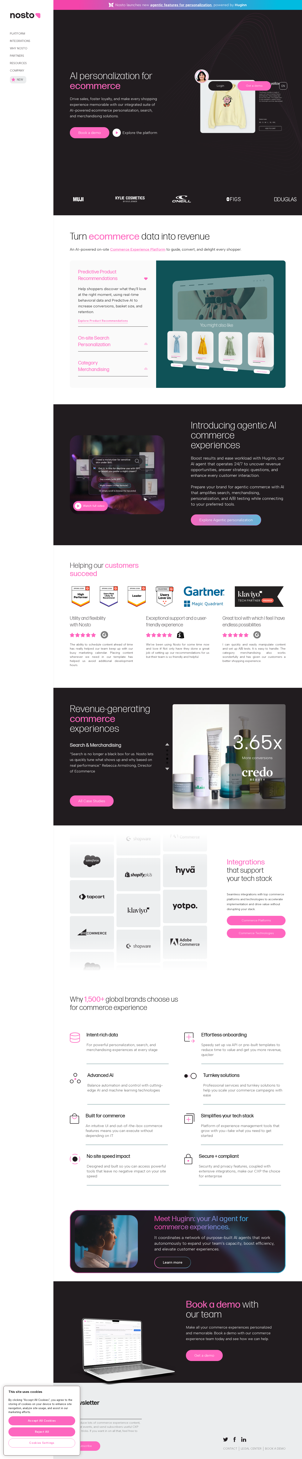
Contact (230, 1448)
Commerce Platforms (256, 920)
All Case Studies (91, 801)
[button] (283, 86)
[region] (41, 1421)
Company (17, 70)
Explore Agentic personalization (226, 520)
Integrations (20, 41)
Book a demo (89, 132)
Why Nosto (18, 48)
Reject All (42, 1431)
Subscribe (85, 1446)
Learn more (172, 1262)
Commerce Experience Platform (137, 249)
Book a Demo (275, 1448)
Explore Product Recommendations (103, 321)
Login (220, 86)
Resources (18, 63)
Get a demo (254, 86)
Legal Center (251, 1448)
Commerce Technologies (256, 933)
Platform (17, 33)
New (20, 79)
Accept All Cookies (42, 1420)
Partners (17, 56)
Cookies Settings (41, 1442)
